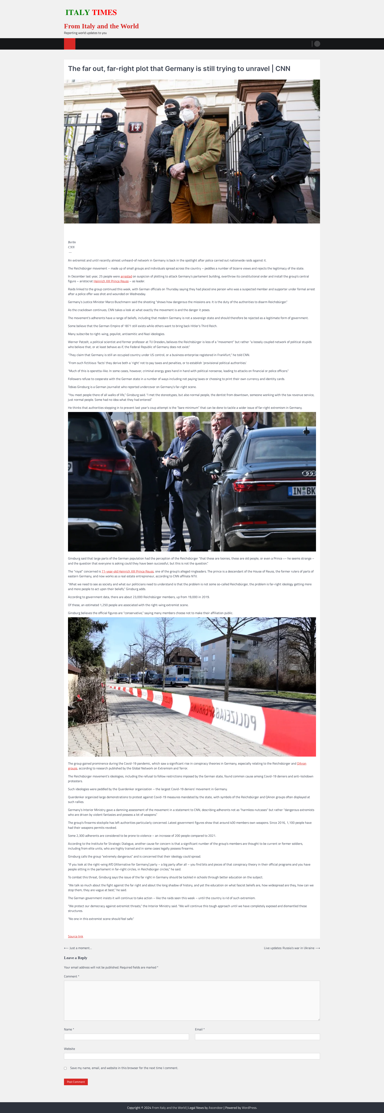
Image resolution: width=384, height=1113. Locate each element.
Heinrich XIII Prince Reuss (111, 281)
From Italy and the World (101, 26)
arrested (126, 276)
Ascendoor (216, 1107)
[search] (317, 44)
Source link (75, 936)
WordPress (249, 1107)
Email (200, 1029)
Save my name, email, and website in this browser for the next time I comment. (124, 1067)
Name (69, 1029)
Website (69, 1048)
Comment (71, 976)
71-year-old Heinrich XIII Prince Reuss (128, 571)
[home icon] (69, 44)
